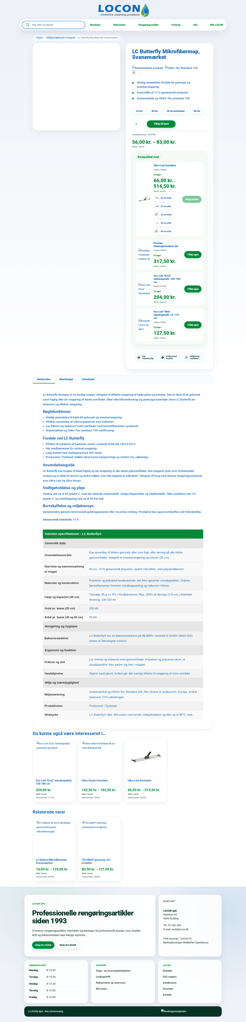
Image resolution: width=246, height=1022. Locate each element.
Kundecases (170, 982)
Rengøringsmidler (148, 24)
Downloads (88, 379)
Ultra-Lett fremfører (165, 165)
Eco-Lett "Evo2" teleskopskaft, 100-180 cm (167, 279)
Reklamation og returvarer (111, 982)
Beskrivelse (44, 379)
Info (195, 24)
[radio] (139, 111)
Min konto (101, 988)
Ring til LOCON (43, 945)
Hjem (39, 37)
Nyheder (167, 970)
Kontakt (167, 994)
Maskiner (95, 24)
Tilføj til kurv (161, 123)
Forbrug (176, 24)
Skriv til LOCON (67, 945)
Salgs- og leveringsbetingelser (113, 970)
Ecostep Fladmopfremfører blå (166, 245)
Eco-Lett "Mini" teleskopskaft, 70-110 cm (166, 315)
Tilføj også (192, 254)
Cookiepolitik (103, 976)
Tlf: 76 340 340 (172, 925)
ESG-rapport (170, 976)
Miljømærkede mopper (61, 37)
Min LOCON (216, 24)
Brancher (168, 988)
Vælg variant (191, 199)
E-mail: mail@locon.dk (175, 929)
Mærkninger (66, 379)
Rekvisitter (119, 24)
